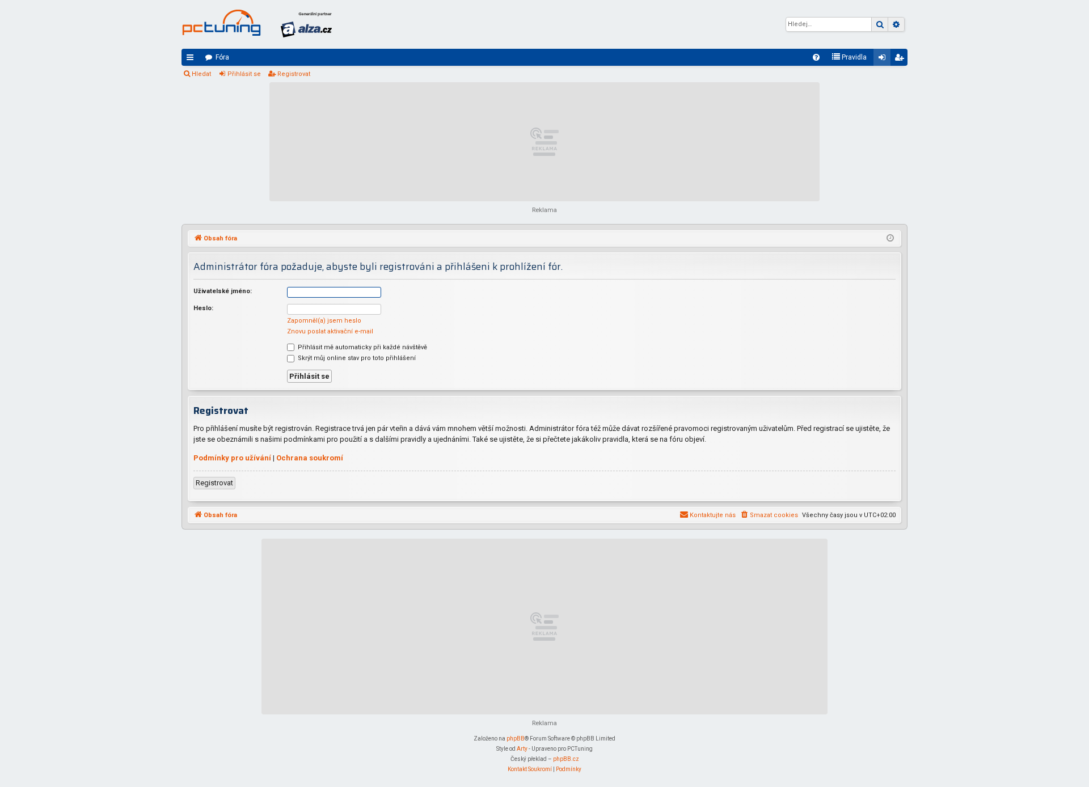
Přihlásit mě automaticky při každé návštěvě (361, 347)
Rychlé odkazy (192, 59)
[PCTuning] (221, 22)
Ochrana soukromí (309, 458)
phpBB (515, 738)
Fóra (222, 57)
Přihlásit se (244, 74)
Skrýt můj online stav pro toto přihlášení (356, 358)
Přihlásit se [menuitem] (884, 59)
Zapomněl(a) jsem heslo (324, 320)
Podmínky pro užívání (232, 458)
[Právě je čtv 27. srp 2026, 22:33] (890, 238)
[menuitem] (816, 57)
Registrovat (293, 74)
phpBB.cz (566, 759)
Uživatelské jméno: (222, 291)
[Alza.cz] (306, 24)
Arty (522, 749)
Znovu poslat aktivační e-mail (330, 331)
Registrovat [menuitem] (901, 59)
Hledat (201, 74)
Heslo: (203, 308)
